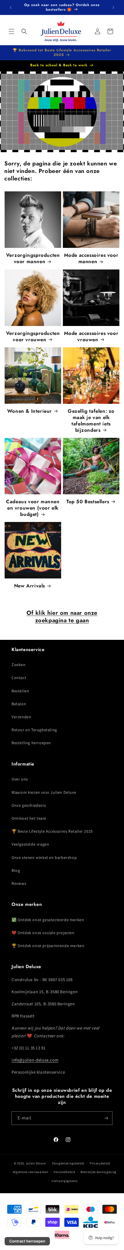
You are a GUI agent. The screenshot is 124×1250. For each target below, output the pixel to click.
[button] (11, 31)
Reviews (19, 883)
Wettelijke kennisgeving (98, 1172)
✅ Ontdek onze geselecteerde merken (48, 919)
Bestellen (20, 690)
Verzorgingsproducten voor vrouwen (33, 336)
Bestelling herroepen (31, 742)
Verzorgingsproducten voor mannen (33, 258)
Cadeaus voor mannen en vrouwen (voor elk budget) (32, 507)
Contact (19, 677)
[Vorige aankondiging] (10, 7)
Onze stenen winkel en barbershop (44, 857)
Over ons (20, 779)
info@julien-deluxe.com (35, 1060)
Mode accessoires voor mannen (91, 258)
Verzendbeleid (64, 1172)
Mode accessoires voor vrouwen (91, 336)
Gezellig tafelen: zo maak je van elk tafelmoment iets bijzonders (91, 420)
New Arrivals (29, 585)
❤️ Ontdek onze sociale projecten (43, 932)
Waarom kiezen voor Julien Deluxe (44, 792)
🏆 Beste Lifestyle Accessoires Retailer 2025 (52, 831)
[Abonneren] (105, 1118)
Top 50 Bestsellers (87, 501)
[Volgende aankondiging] (113, 7)
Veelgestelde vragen (30, 844)
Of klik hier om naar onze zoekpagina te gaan (62, 617)
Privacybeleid (100, 1163)
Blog (16, 870)
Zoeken (19, 664)
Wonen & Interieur (29, 411)
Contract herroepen (27, 1241)
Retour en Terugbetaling (34, 729)
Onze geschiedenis (29, 805)
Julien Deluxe (36, 1163)
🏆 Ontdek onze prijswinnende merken (48, 945)
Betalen (19, 703)
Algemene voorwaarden (30, 1172)
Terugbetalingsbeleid (68, 1163)
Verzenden (21, 716)
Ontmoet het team (29, 818)
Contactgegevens (65, 1181)
